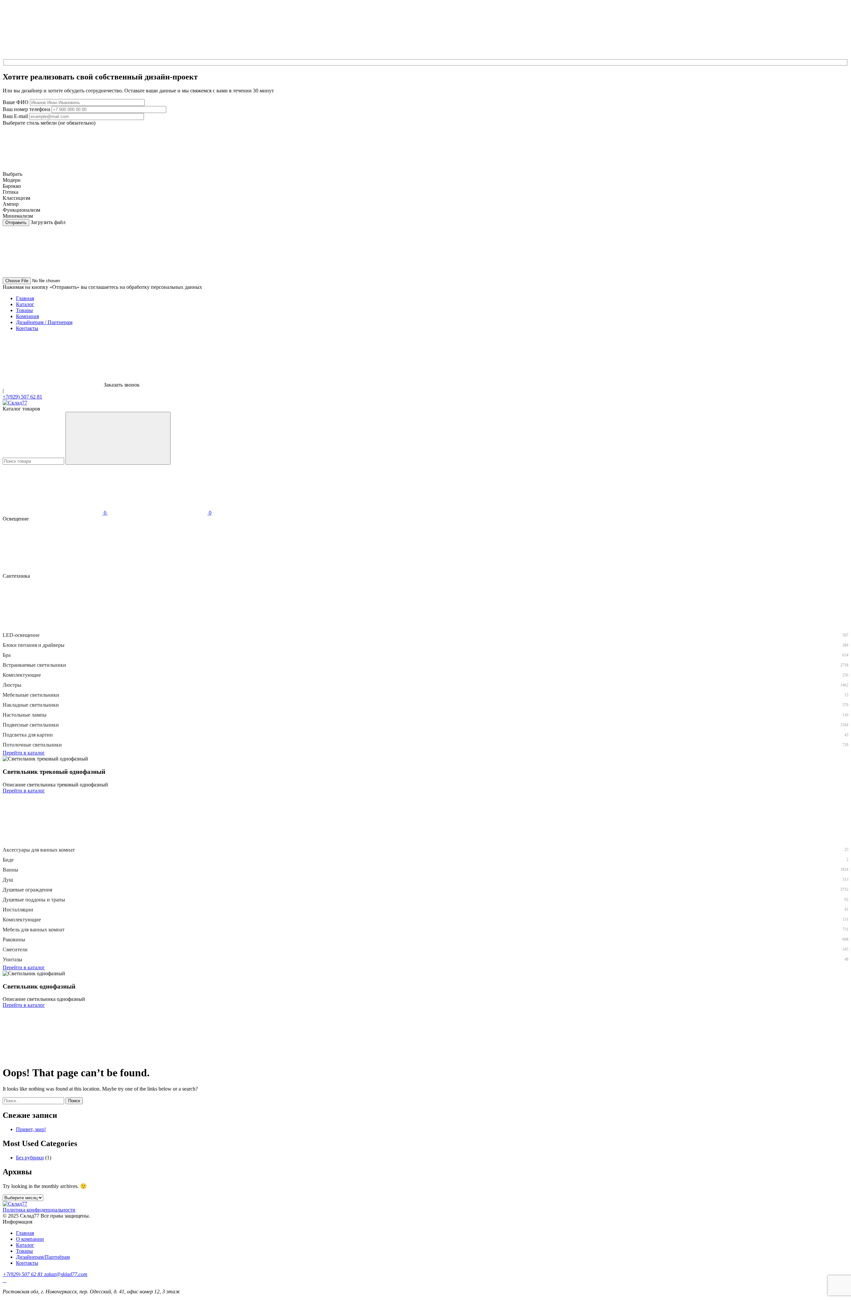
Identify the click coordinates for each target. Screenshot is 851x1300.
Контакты (27, 328)
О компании (30, 1239)
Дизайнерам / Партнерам (44, 322)
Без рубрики (30, 1157)
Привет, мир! (31, 1129)
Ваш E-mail (15, 116)
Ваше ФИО (16, 102)
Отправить (16, 222)
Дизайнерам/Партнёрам (43, 1257)
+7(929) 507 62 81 (22, 397)
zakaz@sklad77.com (65, 1274)
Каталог (25, 304)
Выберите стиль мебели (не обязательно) (49, 123)
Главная (25, 298)
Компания (27, 316)
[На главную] (15, 403)
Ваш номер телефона (26, 109)
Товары (24, 310)
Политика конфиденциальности (39, 1210)
